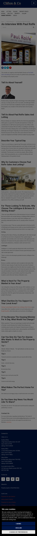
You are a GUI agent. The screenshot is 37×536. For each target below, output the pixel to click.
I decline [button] (18, 528)
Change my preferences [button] (18, 532)
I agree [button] (18, 523)
